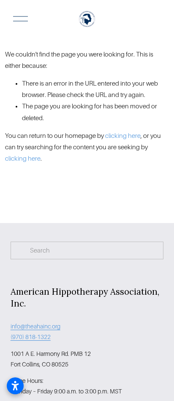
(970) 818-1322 (31, 337)
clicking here (123, 135)
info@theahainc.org (35, 326)
